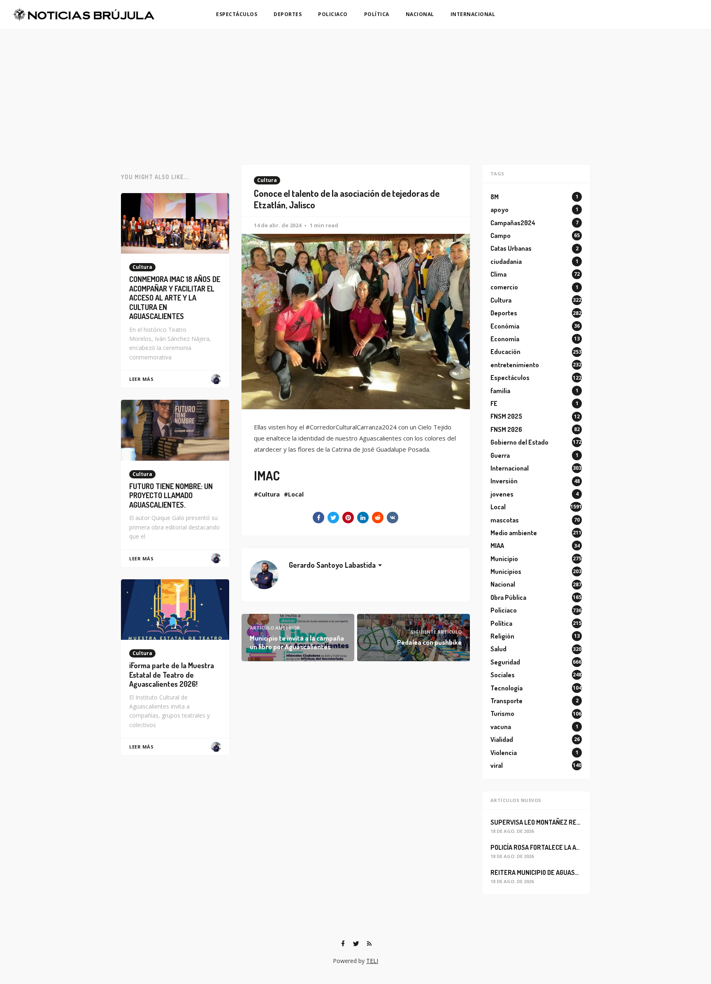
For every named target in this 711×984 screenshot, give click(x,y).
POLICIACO (333, 14)
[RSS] (369, 943)
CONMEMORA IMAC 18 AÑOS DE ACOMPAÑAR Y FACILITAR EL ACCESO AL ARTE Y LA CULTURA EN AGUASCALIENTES (174, 298)
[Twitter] (356, 943)
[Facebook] (343, 943)
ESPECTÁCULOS (236, 14)
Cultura (267, 180)
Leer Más (141, 379)
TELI (372, 961)
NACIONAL (420, 14)
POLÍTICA (376, 14)
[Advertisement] (355, 90)
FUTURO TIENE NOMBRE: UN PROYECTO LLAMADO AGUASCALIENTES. (171, 495)
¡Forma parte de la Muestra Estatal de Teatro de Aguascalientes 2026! (171, 674)
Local (296, 494)
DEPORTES (288, 14)
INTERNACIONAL (473, 14)
